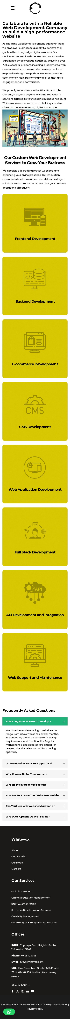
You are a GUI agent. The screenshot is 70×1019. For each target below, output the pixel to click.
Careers (16, 869)
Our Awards (18, 856)
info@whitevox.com (31, 962)
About (15, 850)
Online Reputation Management (30, 897)
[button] (9, 1012)
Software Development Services (31, 910)
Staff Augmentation (23, 904)
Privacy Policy (35, 1008)
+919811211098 (28, 955)
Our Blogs (17, 862)
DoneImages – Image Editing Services (34, 922)
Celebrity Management (25, 916)
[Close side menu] (13, 8)
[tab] (35, 721)
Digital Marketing (21, 891)
